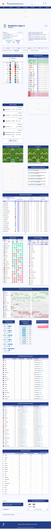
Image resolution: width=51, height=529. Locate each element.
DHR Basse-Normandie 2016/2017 (34, 507)
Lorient (15, 115)
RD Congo (6, 471)
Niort (17, 75)
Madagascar (6, 477)
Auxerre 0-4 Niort (32, 173)
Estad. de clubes (25, 50)
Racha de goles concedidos (42, 242)
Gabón (6, 487)
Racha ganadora (30, 240)
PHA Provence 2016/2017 (29, 506)
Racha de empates (38, 240)
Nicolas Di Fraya (9, 126)
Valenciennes (19, 69)
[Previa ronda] (9, 58)
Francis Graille (9, 109)
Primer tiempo (13, 242)
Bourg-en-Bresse (18, 82)
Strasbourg (7, 82)
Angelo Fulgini (32, 178)
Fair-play (8, 199)
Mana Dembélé (8, 134)
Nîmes (18, 71)
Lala (4, 153)
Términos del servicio (28, 524)
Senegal (6, 457)
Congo (6, 491)
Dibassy (21, 153)
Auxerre (20, 109)
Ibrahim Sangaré (8, 132)
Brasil (5, 493)
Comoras (6, 489)
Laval (8, 71)
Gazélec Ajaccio (18, 67)
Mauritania (6, 485)
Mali (5, 461)
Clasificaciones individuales (16, 50)
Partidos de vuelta (17, 240)
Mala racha (34, 240)
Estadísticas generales (35, 50)
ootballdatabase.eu (15, 4)
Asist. (19, 197)
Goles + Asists (31, 199)
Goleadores (8, 197)
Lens (8, 75)
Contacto (23, 524)
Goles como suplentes (20, 199)
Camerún (6, 463)
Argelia (6, 459)
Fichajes (8, 48)
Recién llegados (43, 199)
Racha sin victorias (30, 242)
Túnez (5, 475)
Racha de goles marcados (46, 242)
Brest (8, 67)
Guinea (6, 481)
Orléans (18, 73)
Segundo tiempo (17, 242)
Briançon (9, 153)
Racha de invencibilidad (34, 242)
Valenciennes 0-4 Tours (33, 176)
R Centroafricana (7, 483)
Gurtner (13, 149)
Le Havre (7, 73)
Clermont (7, 69)
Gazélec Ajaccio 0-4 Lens (33, 184)
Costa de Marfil (7, 479)
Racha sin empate (42, 240)
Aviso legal (19, 524)
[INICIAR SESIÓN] (45, 3)
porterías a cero (43, 197)
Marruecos (6, 467)
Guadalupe (6, 469)
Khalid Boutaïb (32, 169)
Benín (5, 473)
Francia (21, 32)
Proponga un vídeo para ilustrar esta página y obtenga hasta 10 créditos (12, 504)
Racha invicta (46, 240)
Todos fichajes (14, 140)
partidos (31, 197)
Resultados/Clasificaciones (7, 50)
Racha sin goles (38, 242)
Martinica (6, 465)
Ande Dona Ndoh (32, 172)
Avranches (13, 132)
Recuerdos (29, 48)
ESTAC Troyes (18, 80)
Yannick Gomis (32, 181)
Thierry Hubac (9, 115)
